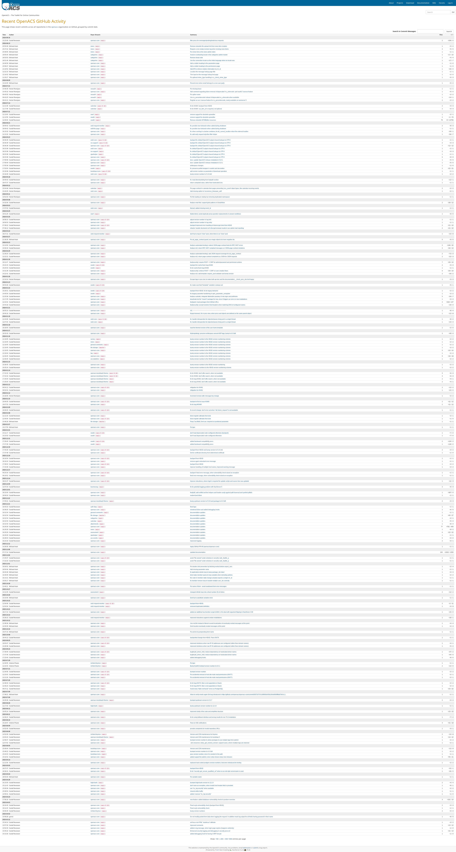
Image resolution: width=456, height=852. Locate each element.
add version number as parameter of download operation (208, 171)
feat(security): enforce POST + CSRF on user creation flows (209, 271)
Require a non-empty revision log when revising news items (209, 49)
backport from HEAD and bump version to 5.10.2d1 (206, 450)
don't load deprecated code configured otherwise (206, 436)
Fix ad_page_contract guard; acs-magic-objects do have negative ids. (212, 239)
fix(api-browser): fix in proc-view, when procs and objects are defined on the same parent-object (220, 313)
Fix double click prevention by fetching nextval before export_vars (211, 566)
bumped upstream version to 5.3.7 (201, 700)
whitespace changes (196, 165)
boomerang (94, 487)
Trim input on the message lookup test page (204, 74)
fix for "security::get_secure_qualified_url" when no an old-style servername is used (217, 771)
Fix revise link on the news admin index (202, 52)
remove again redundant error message (203, 461)
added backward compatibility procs (201, 441)
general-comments (97, 345)
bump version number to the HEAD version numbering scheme (210, 339)
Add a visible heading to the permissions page (205, 66)
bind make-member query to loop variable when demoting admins (211, 575)
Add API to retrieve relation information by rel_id (205, 69)
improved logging (195, 541)
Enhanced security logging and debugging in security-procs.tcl (210, 831)
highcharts (94, 706)
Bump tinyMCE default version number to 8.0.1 (205, 666)
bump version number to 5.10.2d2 (201, 174)
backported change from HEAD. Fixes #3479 (204, 637)
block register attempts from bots (200, 416)
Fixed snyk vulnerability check (199, 808)
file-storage (94, 347)
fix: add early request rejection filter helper (203, 134)
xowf (92, 114)
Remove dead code (196, 57)
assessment (95, 532)
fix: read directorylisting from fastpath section (204, 180)
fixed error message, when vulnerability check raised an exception (211, 475)
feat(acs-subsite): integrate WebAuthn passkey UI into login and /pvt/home (214, 296)
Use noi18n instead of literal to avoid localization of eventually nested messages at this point (219, 623)
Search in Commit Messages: (404, 31)
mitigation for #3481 (196, 387)
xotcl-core (94, 140)
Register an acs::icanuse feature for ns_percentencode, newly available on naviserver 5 (218, 100)
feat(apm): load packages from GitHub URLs (204, 302)
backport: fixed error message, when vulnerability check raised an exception (214, 473)
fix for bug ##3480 (196, 404)
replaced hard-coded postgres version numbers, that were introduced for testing (215, 763)
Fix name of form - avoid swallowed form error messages (208, 586)
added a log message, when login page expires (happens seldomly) (212, 828)
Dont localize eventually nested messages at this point (207, 626)
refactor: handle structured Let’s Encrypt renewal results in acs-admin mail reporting (217, 228)
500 (226, 839)
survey (93, 339)
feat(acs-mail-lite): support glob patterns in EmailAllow (207, 202)
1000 (230, 839)
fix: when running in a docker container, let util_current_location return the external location (219, 131)
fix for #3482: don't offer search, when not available (206, 373)
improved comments (196, 825)
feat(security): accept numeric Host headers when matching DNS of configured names (217, 305)
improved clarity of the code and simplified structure (206, 711)
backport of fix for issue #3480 (199, 401)
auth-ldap (94, 507)
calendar (94, 106)
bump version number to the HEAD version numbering (207, 364)
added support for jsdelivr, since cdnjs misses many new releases (211, 757)
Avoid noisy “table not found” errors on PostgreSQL (206, 689)
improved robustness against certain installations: (206, 617)
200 (221, 839)
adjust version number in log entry (201, 222)
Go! (453, 12)
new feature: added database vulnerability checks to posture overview (212, 799)
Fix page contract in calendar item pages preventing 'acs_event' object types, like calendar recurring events (224, 188)
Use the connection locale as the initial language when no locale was (212, 60)
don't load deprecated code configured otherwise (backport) (209, 433)
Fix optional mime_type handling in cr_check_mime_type (208, 77)
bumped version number (198, 672)
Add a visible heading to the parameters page (204, 63)
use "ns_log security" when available (202, 788)
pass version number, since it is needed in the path (206, 754)
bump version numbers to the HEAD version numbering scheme (210, 367)
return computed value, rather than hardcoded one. (206, 183)
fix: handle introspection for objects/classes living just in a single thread (213, 319)
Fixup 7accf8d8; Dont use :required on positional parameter (209, 421)
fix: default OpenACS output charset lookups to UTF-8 (207, 148)
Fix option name (195, 94)
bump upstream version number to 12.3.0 (203, 706)
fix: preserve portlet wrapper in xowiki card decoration (207, 168)
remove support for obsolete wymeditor (202, 114)
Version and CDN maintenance (200, 748)
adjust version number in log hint (200, 219)
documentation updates (197, 512)
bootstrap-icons (96, 171)
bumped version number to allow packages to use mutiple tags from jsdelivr (214, 740)
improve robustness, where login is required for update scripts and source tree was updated (219, 481)
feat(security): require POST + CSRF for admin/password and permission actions (216, 262)
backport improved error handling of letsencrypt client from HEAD (211, 225)
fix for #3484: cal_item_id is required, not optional (206, 109)
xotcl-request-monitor (98, 126)
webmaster (247, 848)
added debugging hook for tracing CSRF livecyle (205, 834)
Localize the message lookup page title (202, 72)
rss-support (94, 143)
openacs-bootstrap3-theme (99, 376)
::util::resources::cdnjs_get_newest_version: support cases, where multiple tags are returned (219, 743)
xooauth (93, 89)
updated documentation (197, 552)
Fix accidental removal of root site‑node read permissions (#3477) (211, 674)
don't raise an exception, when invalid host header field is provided (211, 785)
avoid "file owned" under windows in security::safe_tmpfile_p (209, 558)
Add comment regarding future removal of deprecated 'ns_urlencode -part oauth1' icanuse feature (221, 92)
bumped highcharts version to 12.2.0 (202, 782)
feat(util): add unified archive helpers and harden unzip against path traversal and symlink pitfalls (221, 492)
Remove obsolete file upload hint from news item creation (208, 46)
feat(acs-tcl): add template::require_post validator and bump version (212, 273)
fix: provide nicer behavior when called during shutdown (208, 126)
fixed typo (193, 507)
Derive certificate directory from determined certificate (207, 453)
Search (449, 31)
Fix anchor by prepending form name (202, 632)
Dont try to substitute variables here (201, 598)
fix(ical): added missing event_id (200, 208)
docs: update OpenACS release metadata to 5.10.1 (206, 160)
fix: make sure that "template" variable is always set (206, 285)
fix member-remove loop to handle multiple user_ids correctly (209, 581)
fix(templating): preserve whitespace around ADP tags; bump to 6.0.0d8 (213, 333)
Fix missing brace (195, 89)
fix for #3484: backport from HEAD (201, 106)
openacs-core (95, 40)
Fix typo (192, 427)
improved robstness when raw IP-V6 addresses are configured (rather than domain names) (219, 643)
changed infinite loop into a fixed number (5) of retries (207, 592)
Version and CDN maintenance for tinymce (204, 734)
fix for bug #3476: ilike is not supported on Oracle (206, 683)
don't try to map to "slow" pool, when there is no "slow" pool (209, 234)
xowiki (93, 117)
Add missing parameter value (199, 569)
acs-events (94, 538)
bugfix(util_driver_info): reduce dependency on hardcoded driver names (213, 652)
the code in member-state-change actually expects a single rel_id (211, 578)
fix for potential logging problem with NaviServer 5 (206, 487)
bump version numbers (197, 811)
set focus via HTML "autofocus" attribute (203, 822)
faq (92, 353)
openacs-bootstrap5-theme (99, 373)
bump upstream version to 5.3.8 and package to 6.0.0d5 (208, 501)
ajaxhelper (94, 154)
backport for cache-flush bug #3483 (201, 265)
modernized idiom (196, 495)
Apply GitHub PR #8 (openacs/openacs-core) (204, 546)
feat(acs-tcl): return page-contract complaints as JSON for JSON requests (213, 256)
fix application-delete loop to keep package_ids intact (207, 572)
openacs (54, 27)
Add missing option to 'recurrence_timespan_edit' (206, 191)
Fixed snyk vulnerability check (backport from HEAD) (207, 805)
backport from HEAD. (197, 603)
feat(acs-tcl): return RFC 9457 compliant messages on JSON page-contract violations (217, 248)
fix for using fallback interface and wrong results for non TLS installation (213, 717)
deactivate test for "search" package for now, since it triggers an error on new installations (218, 299)
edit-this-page (95, 128)
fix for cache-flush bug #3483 (199, 268)
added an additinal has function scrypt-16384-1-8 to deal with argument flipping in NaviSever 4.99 (221, 612)
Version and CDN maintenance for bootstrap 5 (205, 737)
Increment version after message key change (204, 396)
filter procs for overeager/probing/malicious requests (207, 40)
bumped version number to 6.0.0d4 (201, 751)
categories (94, 55)
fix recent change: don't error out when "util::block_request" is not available (214, 410)
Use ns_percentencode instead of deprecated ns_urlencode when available (214, 97)
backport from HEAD (196, 458)
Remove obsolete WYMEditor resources (203, 120)
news (92, 46)
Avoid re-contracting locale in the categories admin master (209, 55)
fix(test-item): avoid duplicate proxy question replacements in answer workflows (215, 214)
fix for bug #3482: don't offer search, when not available (208, 379)
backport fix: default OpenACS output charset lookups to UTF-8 (210, 140)
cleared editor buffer (196, 791)
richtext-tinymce (96, 663)
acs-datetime (95, 359)
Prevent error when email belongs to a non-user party (207, 83)
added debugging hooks (198, 657)
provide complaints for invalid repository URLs (205, 728)
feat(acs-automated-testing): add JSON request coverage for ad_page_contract (215, 254)
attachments (95, 524)
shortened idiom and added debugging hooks (205, 510)
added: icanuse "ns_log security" (200, 794)
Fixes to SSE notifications (198, 723)
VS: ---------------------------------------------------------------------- (208, 310)
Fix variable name (196, 777)
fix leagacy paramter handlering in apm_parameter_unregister (210, 293)
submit (255, 848)
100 (217, 839)
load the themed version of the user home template (206, 328)
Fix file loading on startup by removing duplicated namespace (210, 197)
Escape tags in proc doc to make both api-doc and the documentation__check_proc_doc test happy (222, 279)
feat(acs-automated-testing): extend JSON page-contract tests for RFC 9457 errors (216, 245)
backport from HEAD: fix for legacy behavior (204, 291)
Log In (450, 3)
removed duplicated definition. (200, 606)
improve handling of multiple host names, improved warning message (212, 467)
